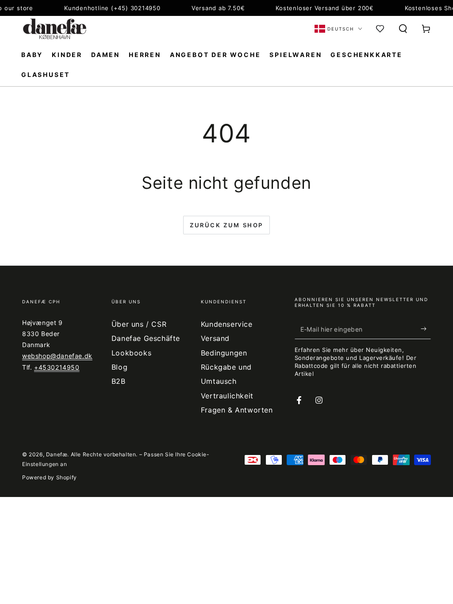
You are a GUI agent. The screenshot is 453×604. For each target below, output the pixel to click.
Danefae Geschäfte (145, 338)
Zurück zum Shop (226, 225)
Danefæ (57, 454)
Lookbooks (131, 352)
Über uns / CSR (138, 324)
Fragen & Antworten (237, 409)
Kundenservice (227, 324)
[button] (403, 28)
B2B (118, 381)
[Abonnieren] (426, 329)
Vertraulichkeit (227, 395)
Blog (119, 367)
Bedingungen (224, 352)
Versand (215, 338)
